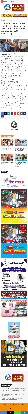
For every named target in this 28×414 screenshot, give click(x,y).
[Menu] (1, 8)
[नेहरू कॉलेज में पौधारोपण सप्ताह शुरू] (7, 157)
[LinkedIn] (8, 113)
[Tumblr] (12, 113)
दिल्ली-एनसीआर (9, 20)
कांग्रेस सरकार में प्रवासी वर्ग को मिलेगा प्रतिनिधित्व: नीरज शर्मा (6, 147)
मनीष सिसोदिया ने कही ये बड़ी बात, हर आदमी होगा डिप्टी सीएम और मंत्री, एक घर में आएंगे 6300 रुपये (20, 164)
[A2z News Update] (14, 8)
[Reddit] (18, 113)
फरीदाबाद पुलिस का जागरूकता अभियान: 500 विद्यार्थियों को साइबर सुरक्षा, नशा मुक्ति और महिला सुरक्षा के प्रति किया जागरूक (14, 390)
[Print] (2, 116)
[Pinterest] (15, 113)
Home (3, 20)
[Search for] (26, 8)
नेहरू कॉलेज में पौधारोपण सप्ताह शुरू (7, 162)
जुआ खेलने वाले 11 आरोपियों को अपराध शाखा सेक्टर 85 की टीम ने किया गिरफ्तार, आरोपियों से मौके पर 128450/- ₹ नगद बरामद (21, 148)
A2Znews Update (6, 36)
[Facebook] (2, 113)
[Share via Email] (24, 113)
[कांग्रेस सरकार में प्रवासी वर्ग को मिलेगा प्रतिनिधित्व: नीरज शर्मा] (7, 142)
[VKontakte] (21, 113)
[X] (5, 113)
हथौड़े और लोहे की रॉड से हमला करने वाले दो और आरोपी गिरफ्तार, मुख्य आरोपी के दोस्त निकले (13, 399)
